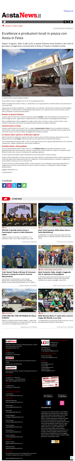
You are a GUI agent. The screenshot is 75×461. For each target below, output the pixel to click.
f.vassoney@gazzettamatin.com (14, 437)
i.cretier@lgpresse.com (47, 367)
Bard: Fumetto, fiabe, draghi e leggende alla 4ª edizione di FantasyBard (54, 273)
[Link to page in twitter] (14, 185)
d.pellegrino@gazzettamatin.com (15, 417)
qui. (16, 170)
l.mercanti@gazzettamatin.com (14, 395)
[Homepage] (4, 21)
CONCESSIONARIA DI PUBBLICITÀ (59, 340)
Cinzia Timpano (62, 285)
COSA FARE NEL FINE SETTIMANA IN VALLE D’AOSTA (19, 317)
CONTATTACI (9, 451)
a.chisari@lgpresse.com (51, 357)
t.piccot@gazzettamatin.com (13, 432)
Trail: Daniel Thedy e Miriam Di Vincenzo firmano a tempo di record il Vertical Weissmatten (18, 274)
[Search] (66, 21)
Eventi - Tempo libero (46, 269)
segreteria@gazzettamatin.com (16, 381)
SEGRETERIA (9, 439)
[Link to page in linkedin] (19, 185)
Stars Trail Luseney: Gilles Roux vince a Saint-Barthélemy (54, 231)
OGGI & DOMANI (7, 313)
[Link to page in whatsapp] (24, 185)
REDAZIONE (9, 375)
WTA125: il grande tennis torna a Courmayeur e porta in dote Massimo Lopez (17, 232)
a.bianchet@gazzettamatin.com (14, 402)
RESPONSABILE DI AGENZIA (48, 354)
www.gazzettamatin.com (12, 348)
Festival (59, 269)
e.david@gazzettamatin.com (13, 412)
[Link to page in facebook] (4, 185)
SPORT (5, 227)
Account (43, 360)
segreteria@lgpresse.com (51, 351)
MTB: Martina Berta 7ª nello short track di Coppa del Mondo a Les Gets (55, 317)
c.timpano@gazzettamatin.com (14, 422)
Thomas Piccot (62, 242)
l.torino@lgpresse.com (47, 364)
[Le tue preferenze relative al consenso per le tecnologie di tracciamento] (72, 458)
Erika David (59, 28)
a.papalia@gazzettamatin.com (14, 427)
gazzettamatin (26, 327)
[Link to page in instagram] (9, 185)
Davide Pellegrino (25, 285)
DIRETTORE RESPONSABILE (13, 392)
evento (55, 269)
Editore (8, 351)
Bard (55, 285)
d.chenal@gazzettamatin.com (14, 407)
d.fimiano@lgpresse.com (48, 370)
